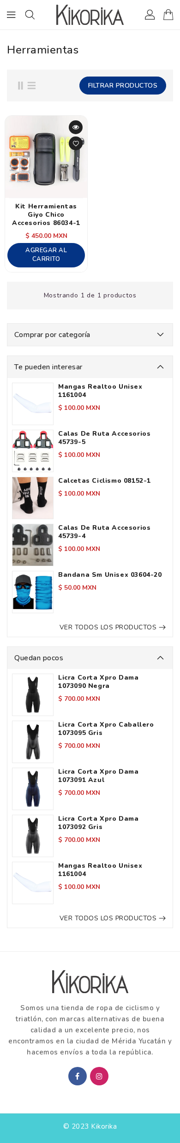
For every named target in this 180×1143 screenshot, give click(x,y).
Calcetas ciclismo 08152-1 (104, 481)
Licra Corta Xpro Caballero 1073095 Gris (106, 729)
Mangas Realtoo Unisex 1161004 (100, 391)
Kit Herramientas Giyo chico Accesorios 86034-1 (46, 214)
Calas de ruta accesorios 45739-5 (104, 438)
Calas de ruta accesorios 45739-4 (104, 532)
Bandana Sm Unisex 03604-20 (110, 575)
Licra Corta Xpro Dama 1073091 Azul (98, 776)
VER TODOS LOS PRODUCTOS (108, 627)
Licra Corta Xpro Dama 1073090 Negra (98, 682)
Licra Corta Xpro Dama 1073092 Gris (98, 823)
